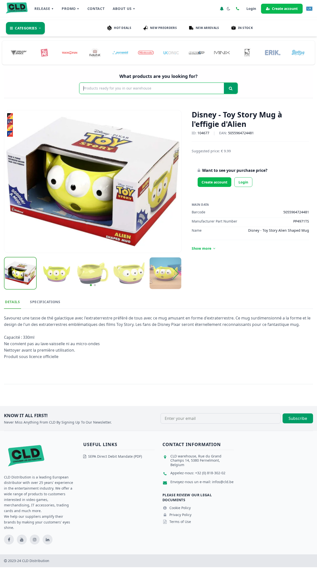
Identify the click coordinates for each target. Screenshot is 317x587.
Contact (96, 8)
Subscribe (298, 418)
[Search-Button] (231, 88)
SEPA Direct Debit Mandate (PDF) (115, 456)
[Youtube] (22, 539)
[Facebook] (9, 539)
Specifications (45, 301)
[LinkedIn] (48, 539)
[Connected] (222, 9)
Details (12, 301)
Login (243, 182)
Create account (285, 8)
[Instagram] (35, 539)
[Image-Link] (19, 52)
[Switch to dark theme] (229, 9)
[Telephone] (237, 9)
